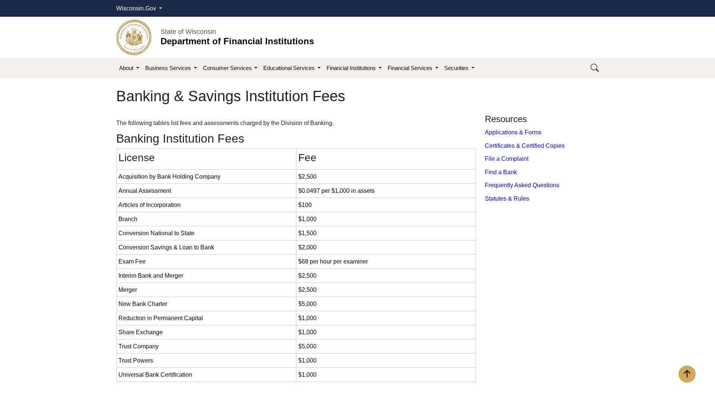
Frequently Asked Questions (522, 185)
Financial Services (411, 68)
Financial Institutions (352, 68)
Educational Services (289, 68)
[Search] (595, 68)
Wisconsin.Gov (137, 8)
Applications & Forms (513, 132)
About (127, 68)
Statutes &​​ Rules (507, 198)
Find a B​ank (501, 172)
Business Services (169, 68)
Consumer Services (228, 68)
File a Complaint (506, 159)
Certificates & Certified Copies (525, 146)
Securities (457, 68)
